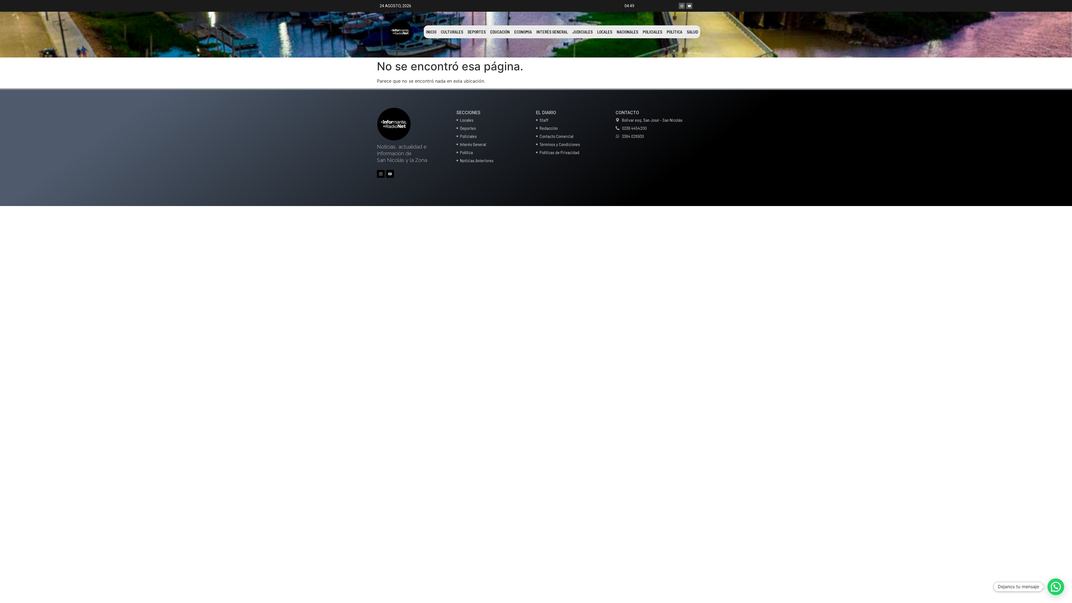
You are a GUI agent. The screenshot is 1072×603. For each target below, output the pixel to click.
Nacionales (627, 31)
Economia (523, 31)
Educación (500, 31)
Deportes (477, 31)
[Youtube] (689, 6)
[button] (1055, 586)
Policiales (652, 31)
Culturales (452, 31)
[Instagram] (682, 6)
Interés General (552, 31)
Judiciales (582, 31)
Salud (692, 31)
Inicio (431, 31)
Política (674, 31)
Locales (604, 31)
